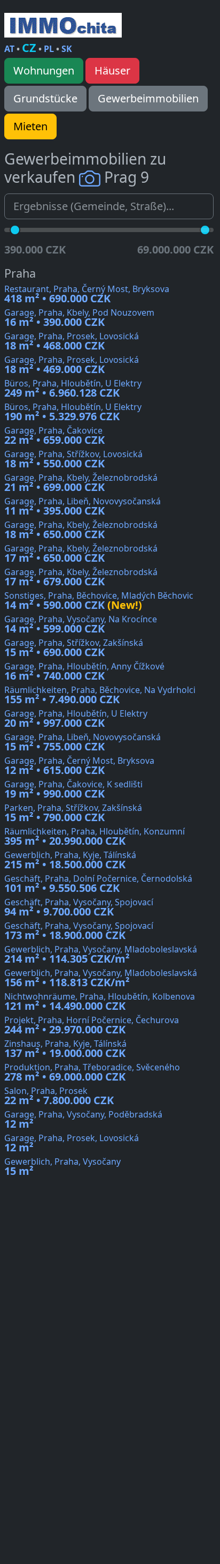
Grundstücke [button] (45, 98)
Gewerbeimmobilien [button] (148, 98)
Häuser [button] (112, 70)
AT (9, 49)
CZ (29, 47)
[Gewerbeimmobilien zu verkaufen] (63, 25)
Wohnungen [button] (43, 70)
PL (49, 49)
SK (66, 49)
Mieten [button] (30, 126)
